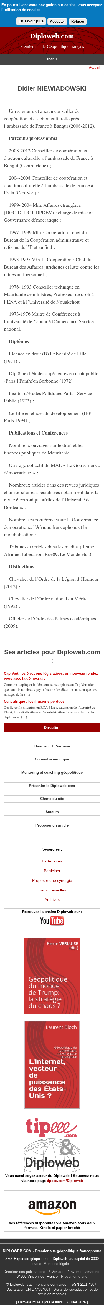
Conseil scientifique (52, 759)
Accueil (94, 67)
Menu (52, 59)
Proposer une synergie (52, 880)
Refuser (77, 21)
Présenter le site (74, 1276)
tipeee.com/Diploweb (65, 1181)
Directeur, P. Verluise (52, 746)
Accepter (57, 21)
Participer (52, 871)
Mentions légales (57, 1264)
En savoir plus (31, 21)
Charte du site (52, 799)
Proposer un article (52, 825)
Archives (52, 899)
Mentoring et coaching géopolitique (52, 772)
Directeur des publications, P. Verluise (34, 1272)
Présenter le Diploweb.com (52, 786)
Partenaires (52, 861)
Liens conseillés (52, 890)
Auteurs (52, 812)
